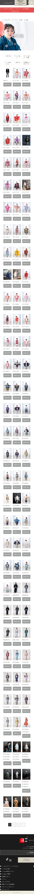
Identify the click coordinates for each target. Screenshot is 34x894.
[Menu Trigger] (31, 2)
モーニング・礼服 (26, 56)
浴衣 (17, 62)
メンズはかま (7, 63)
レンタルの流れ (6, 868)
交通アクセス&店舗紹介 (8, 884)
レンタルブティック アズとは (10, 866)
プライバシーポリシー (8, 886)
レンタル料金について (8, 871)
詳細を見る (7, 84)
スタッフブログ (6, 881)
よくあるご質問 (6, 874)
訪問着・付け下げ (26, 63)
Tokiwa (16, 892)
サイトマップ (5, 889)
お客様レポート (6, 876)
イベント (4, 879)
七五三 (8, 56)
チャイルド (17, 56)
